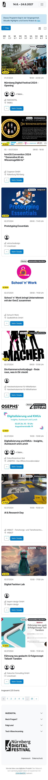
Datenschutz (37, 758)
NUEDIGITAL (10, 713)
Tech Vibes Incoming (14, 731)
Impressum (25, 758)
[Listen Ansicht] (38, 28)
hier (38, 20)
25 (32, 699)
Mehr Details (17, 108)
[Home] (4, 4)
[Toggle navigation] (42, 4)
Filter (7, 28)
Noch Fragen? (11, 719)
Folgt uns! (9, 725)
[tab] (6, 108)
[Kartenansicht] (44, 28)
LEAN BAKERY (21, 773)
